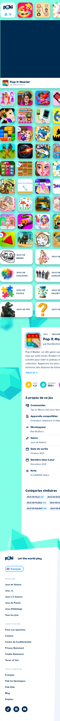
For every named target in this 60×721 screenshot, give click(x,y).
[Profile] (6, 14)
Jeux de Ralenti (36, 509)
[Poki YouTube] (25, 709)
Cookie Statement (14, 654)
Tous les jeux (12, 615)
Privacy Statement (14, 648)
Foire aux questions (15, 630)
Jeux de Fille (35, 497)
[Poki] (8, 7)
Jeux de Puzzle (36, 503)
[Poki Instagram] (16, 709)
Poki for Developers (15, 681)
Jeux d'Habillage (13, 609)
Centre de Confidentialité (18, 642)
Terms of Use (12, 660)
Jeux (45, 334)
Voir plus (30, 372)
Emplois (9, 699)
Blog (7, 693)
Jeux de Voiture (13, 585)
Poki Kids (10, 687)
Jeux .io (9, 591)
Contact (9, 636)
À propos (9, 675)
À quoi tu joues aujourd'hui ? (10, 14)
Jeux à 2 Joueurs (14, 597)
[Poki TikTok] (8, 709)
